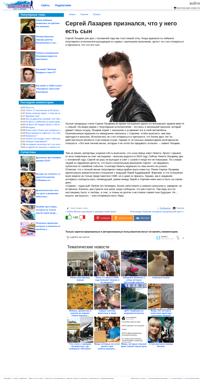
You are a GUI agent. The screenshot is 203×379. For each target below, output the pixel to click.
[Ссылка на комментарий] (67, 239)
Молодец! (30, 127)
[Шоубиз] (18, 9)
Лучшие (96, 14)
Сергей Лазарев (76, 208)
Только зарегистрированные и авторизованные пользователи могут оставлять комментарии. (121, 231)
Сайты (45, 5)
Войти (195, 3)
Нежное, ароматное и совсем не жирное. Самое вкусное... (80, 313)
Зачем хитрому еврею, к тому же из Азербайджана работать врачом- (59, 113)
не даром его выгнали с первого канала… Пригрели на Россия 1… (58, 147)
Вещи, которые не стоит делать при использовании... (107, 346)
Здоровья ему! (32, 116)
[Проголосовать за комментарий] (179, 239)
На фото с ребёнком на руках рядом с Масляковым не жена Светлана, (60, 121)
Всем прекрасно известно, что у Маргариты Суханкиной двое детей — (60, 133)
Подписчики (63, 5)
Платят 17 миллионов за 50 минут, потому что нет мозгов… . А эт (57, 110)
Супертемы (28, 152)
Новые (72, 14)
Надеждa (180, 208)
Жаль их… (31, 107)
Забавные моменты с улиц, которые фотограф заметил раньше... (134, 281)
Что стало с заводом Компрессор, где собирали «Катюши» (80, 346)
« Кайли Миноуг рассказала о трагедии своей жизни (90, 211)
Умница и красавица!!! (36, 141)
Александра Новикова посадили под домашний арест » (157, 211)
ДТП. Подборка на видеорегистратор (134, 311)
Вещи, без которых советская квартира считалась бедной (160, 313)
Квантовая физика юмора (80, 278)
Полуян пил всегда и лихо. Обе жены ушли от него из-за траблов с (57, 138)
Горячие (84, 14)
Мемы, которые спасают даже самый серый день (134, 345)
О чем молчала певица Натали (161, 345)
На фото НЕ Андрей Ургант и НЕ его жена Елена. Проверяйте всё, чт (59, 124)
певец (85, 208)
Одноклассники (125, 218)
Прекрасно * (31, 136)
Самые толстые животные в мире (107, 311)
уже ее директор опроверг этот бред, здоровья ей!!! (51, 119)
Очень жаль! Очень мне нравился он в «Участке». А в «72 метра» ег (59, 130)
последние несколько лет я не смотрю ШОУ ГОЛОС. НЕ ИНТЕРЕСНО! (60, 144)
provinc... (164, 236)
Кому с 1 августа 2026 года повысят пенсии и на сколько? (107, 279)
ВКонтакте (145, 218)
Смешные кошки (161, 277)
